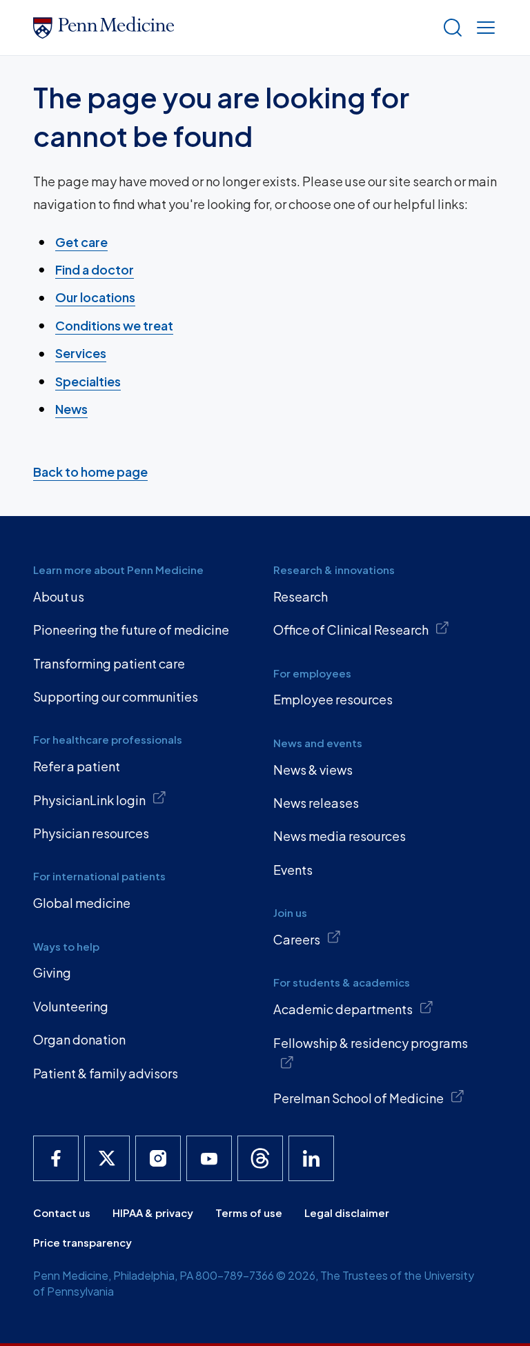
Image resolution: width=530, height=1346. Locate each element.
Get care (81, 242)
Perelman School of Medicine (358, 1098)
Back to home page (90, 471)
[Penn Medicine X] (107, 1158)
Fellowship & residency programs (370, 1043)
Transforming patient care (109, 663)
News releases (316, 803)
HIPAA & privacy (152, 1212)
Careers (296, 939)
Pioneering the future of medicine (131, 629)
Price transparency (82, 1242)
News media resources (339, 836)
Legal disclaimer (346, 1212)
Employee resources (333, 699)
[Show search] (450, 28)
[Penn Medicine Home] (232, 28)
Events (293, 870)
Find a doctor (94, 269)
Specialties (88, 381)
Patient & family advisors (105, 1073)
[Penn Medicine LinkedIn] (311, 1158)
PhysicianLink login (89, 800)
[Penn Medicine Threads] (260, 1158)
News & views (313, 770)
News (71, 409)
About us (58, 596)
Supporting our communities (115, 696)
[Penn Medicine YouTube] (209, 1158)
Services (80, 353)
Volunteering (70, 1006)
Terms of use (248, 1212)
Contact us (61, 1212)
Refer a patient (76, 766)
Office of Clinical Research (351, 629)
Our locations (95, 297)
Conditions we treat (114, 325)
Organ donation (79, 1039)
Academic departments (343, 1009)
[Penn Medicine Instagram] (158, 1158)
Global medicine (81, 903)
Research (300, 596)
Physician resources (91, 833)
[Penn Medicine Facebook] (56, 1158)
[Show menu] (483, 28)
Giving (52, 972)
